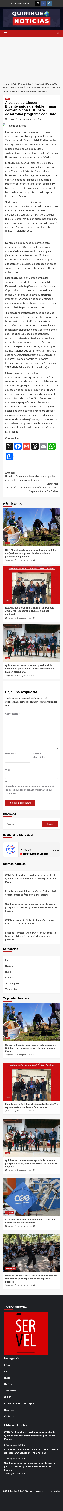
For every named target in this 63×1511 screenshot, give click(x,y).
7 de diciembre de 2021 (27, 119)
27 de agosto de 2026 (24, 560)
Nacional (9, 966)
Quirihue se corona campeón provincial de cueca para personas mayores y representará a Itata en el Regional (31, 668)
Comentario (12, 713)
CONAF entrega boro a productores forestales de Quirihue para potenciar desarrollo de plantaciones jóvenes (30, 553)
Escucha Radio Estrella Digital (19, 1403)
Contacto (9, 1416)
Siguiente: (32, 487)
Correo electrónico (40, 755)
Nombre (10, 753)
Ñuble (8, 971)
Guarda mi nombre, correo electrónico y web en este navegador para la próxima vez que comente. (30, 789)
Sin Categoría (12, 983)
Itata (7, 99)
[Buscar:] (23, 824)
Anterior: (31, 476)
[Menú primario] (5, 33)
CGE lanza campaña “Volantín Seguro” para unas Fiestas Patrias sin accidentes (29, 922)
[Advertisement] (31, 58)
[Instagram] (49, 3)
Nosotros (9, 1409)
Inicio (7, 1365)
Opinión (9, 977)
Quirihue (11, 119)
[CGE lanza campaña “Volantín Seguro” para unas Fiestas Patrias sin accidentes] (31, 1197)
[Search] (58, 33)
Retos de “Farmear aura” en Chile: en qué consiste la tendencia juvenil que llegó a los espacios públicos (30, 936)
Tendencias (11, 989)
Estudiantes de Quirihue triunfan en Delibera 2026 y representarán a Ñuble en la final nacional (29, 610)
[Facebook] (43, 3)
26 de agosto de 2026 (24, 618)
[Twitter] (37, 3)
